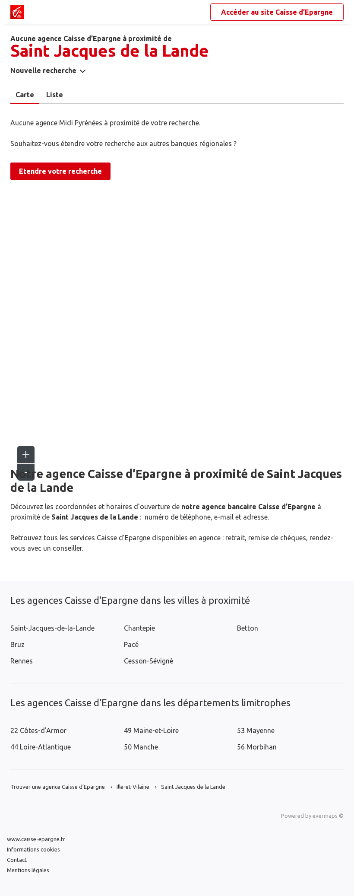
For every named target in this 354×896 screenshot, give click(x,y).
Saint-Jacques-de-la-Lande (52, 628)
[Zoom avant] (26, 454)
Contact (17, 860)
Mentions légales (28, 870)
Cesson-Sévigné (148, 661)
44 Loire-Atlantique (40, 747)
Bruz (17, 644)
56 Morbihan (257, 747)
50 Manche (141, 747)
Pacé (131, 644)
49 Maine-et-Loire (151, 730)
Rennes (21, 661)
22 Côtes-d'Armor (38, 730)
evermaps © (328, 816)
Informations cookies (33, 849)
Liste (54, 95)
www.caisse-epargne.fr (36, 839)
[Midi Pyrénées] (17, 12)
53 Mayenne (256, 730)
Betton (247, 628)
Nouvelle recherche (43, 70)
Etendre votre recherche (60, 171)
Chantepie (139, 628)
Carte (25, 95)
